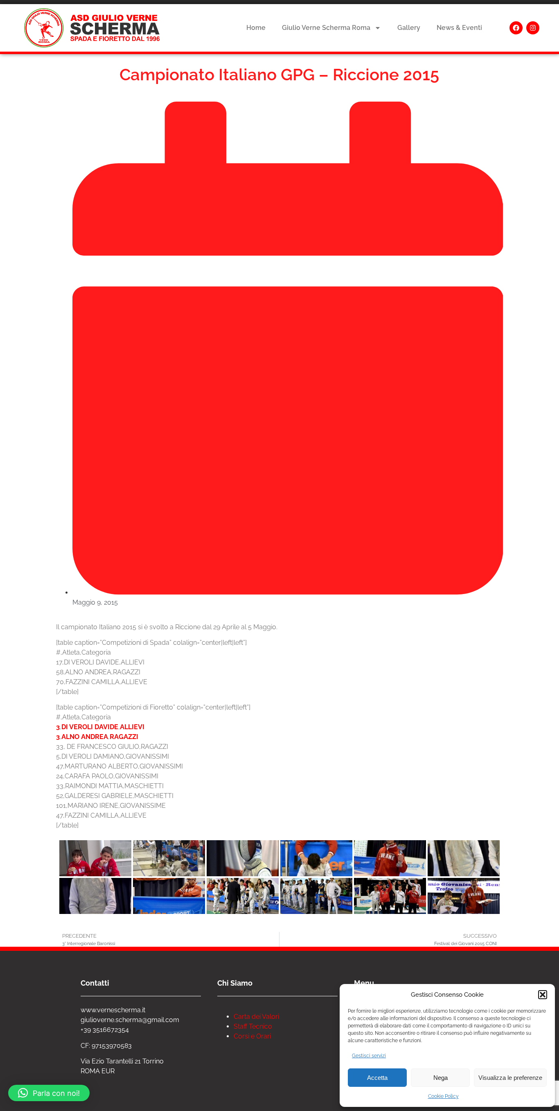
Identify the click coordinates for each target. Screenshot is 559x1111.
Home (256, 28)
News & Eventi (459, 28)
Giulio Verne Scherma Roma (326, 28)
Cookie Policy (443, 1096)
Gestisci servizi (369, 1056)
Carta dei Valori (256, 1016)
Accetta (377, 1077)
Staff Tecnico (253, 1026)
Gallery (408, 28)
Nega (440, 1077)
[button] (543, 995)
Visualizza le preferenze (510, 1077)
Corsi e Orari (252, 1036)
